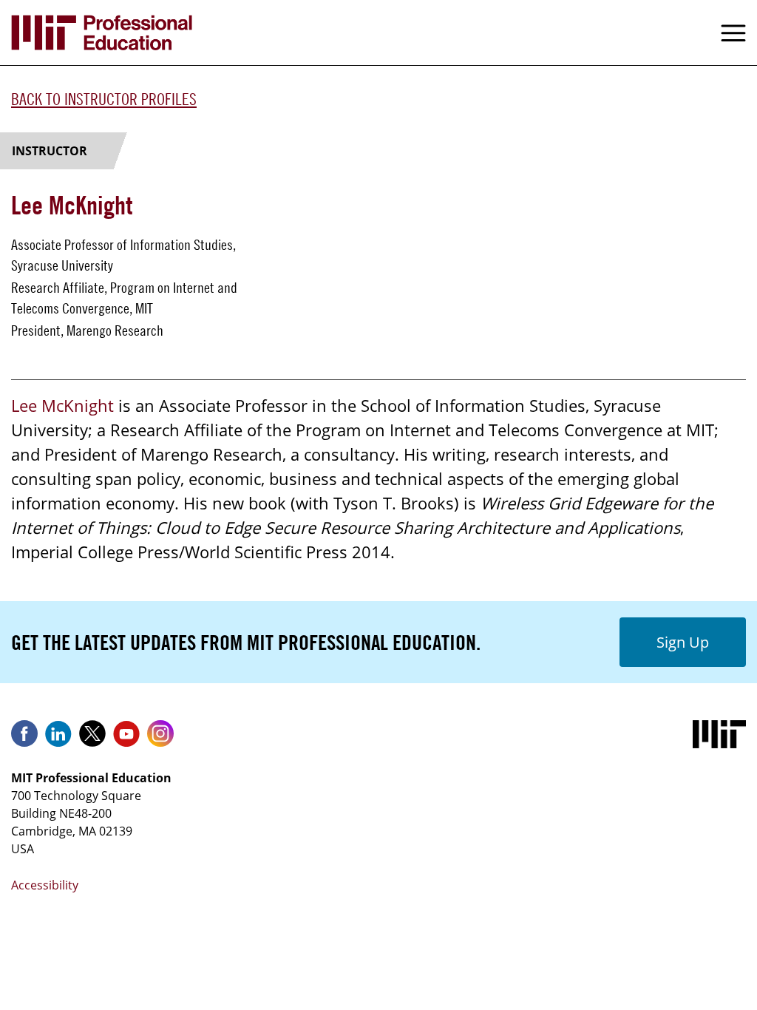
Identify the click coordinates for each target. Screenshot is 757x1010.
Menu (733, 32)
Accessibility (44, 885)
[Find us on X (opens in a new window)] (92, 739)
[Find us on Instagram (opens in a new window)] (160, 739)
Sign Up (682, 642)
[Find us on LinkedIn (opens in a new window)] (58, 739)
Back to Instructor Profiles (104, 99)
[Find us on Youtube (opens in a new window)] (126, 739)
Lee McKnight (62, 405)
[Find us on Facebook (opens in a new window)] (24, 739)
